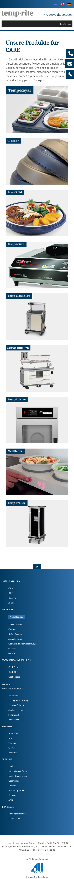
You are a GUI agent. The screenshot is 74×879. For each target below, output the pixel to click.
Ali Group (12, 752)
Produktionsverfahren (16, 660)
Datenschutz (14, 818)
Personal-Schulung (16, 705)
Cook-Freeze (14, 676)
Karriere (12, 785)
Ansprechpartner (16, 790)
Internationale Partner (18, 771)
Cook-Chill (13, 672)
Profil (10, 766)
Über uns (7, 759)
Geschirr (12, 648)
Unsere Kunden (11, 581)
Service (6, 684)
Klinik (11, 593)
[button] (63, 23)
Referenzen (13, 719)
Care (10, 588)
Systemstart (13, 715)
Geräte (11, 653)
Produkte (8, 609)
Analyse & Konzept (13, 688)
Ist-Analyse (13, 695)
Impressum (8, 806)
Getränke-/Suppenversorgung (21, 643)
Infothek (7, 726)
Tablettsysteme (15, 624)
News (10, 738)
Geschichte (13, 780)
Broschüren (13, 733)
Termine (12, 743)
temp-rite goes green (17, 776)
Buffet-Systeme (15, 634)
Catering (12, 598)
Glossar (11, 747)
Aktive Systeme (15, 639)
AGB (10, 800)
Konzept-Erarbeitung (18, 700)
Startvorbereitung (16, 710)
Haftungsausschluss (17, 813)
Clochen (12, 629)
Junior (11, 602)
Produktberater (16, 617)
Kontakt (12, 795)
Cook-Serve (13, 667)
